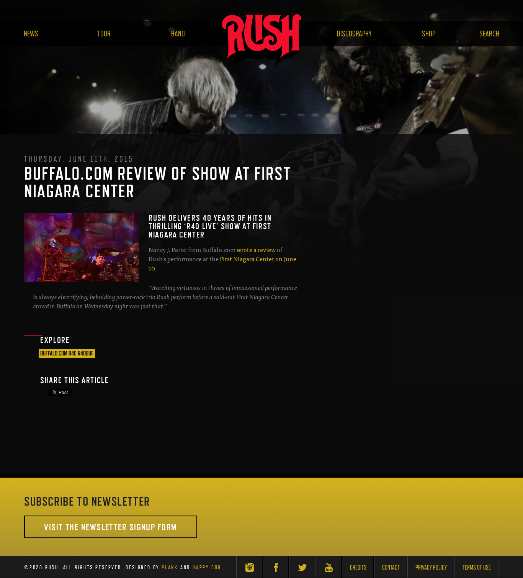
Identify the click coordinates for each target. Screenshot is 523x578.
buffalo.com (53, 353)
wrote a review (256, 249)
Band (178, 33)
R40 (73, 353)
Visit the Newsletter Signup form (110, 526)
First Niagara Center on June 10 (222, 263)
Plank (170, 567)
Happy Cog (207, 567)
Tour (104, 33)
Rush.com (261, 39)
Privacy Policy (431, 567)
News (31, 33)
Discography (354, 33)
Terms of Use (477, 567)
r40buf (85, 353)
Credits (358, 567)
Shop (428, 33)
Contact (391, 567)
